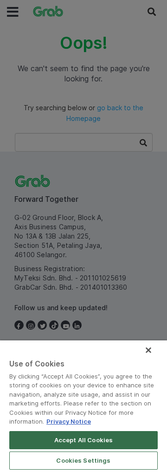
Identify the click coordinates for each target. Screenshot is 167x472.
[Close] (148, 350)
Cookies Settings (83, 460)
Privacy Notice (68, 421)
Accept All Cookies (83, 440)
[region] (83, 406)
